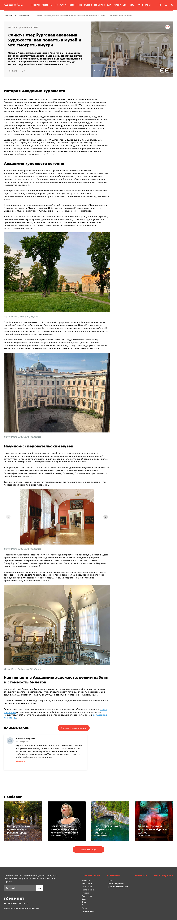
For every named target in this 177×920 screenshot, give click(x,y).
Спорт (117, 5)
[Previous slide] (8, 517)
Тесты (131, 5)
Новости (35, 5)
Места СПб (61, 5)
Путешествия (144, 5)
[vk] (162, 71)
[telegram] (167, 71)
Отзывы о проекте (115, 883)
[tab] (54, 542)
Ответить (20, 761)
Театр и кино (75, 5)
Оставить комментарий (74, 728)
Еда (124, 5)
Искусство (99, 5)
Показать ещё (88, 849)
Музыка (88, 5)
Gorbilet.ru (23, 903)
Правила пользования (117, 886)
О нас (109, 880)
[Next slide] (105, 517)
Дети (109, 5)
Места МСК (47, 5)
